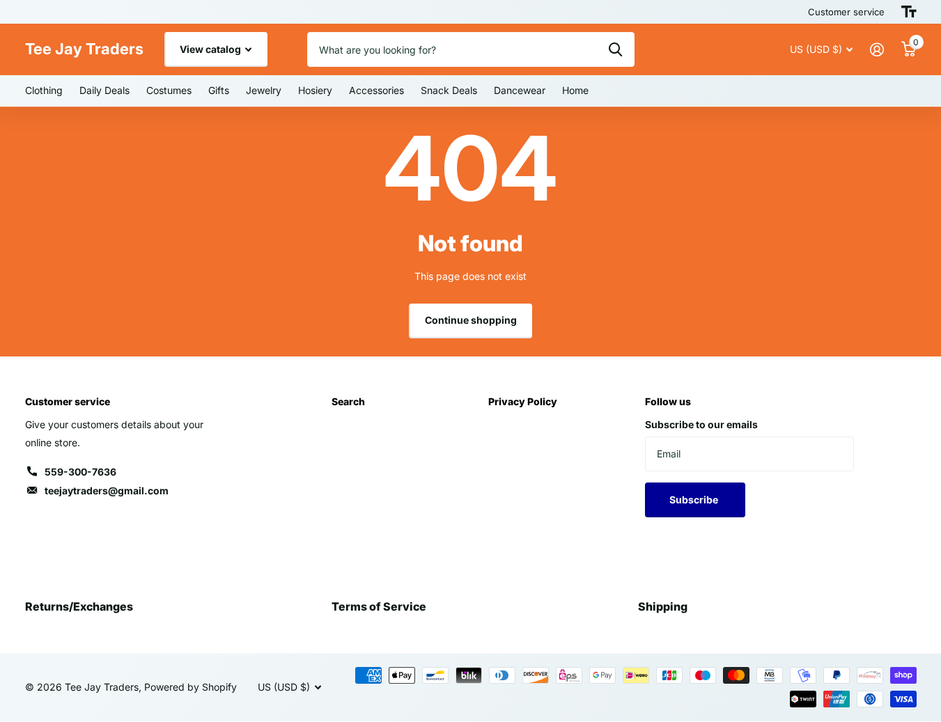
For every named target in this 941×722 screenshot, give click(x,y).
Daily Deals (104, 90)
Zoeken (615, 49)
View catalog (211, 49)
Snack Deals (449, 90)
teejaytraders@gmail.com (107, 490)
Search (348, 401)
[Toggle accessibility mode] (909, 12)
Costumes (169, 90)
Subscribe (694, 499)
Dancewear (519, 90)
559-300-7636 (80, 472)
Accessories (376, 90)
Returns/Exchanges (79, 606)
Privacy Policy (522, 401)
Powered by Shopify (190, 687)
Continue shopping (471, 320)
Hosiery (315, 90)
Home (575, 90)
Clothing (44, 90)
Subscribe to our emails (701, 424)
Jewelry (263, 90)
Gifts (218, 90)
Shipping (662, 606)
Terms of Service (379, 606)
